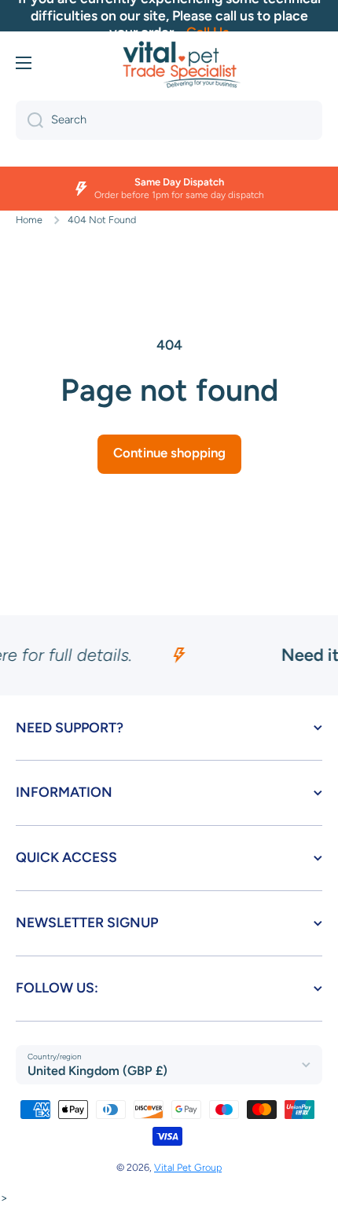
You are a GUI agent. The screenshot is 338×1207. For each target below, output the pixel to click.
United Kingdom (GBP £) (97, 1070)
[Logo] (182, 64)
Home (29, 220)
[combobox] (169, 120)
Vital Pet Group (188, 1167)
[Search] (29, 120)
